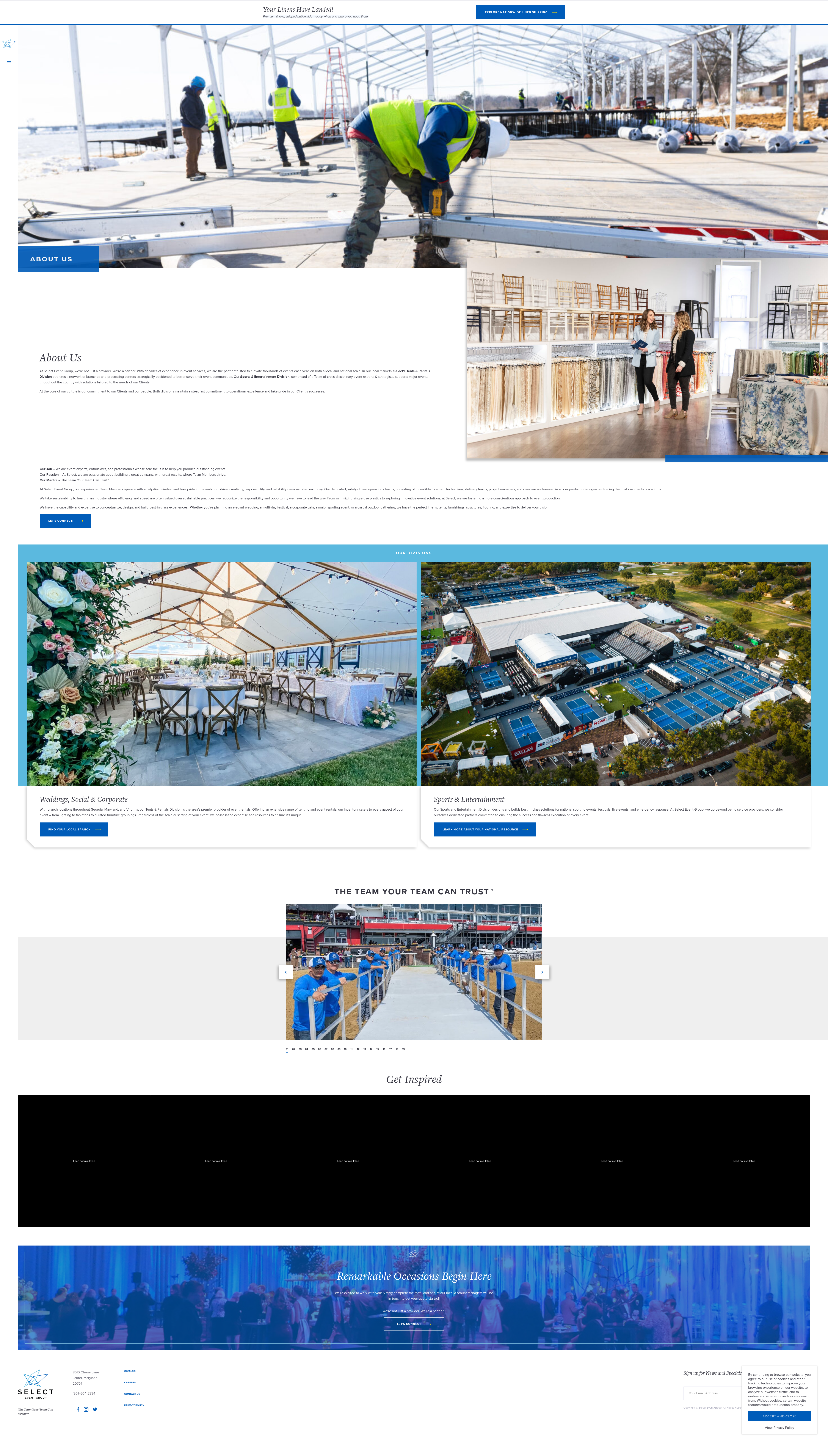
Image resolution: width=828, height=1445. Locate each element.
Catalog (130, 1371)
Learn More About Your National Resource (480, 829)
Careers (130, 1382)
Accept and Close (780, 1416)
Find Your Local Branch (69, 829)
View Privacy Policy (779, 1428)
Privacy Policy (134, 1405)
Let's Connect (409, 1324)
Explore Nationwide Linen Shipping (516, 12)
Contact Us (132, 1393)
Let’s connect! (60, 520)
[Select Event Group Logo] (9, 43)
